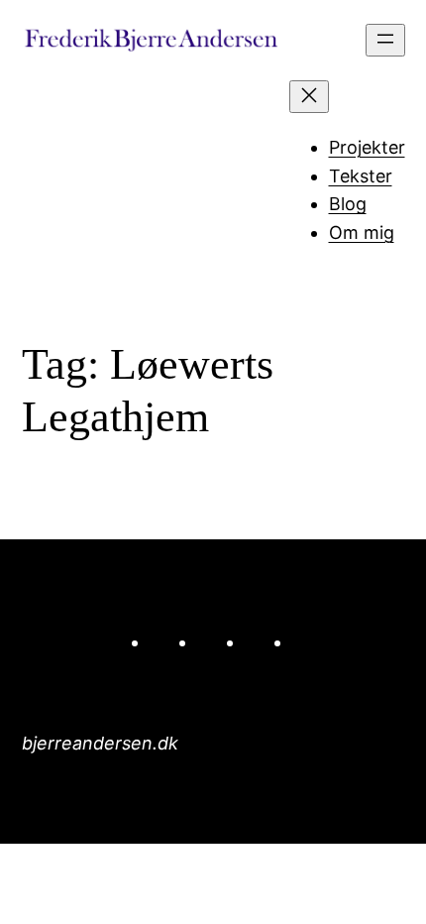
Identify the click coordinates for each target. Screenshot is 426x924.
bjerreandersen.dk (100, 743)
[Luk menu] (309, 96)
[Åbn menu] (385, 40)
